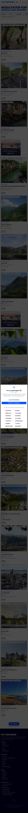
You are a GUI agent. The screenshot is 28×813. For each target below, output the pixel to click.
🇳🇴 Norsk (8, 423)
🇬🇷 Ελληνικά (18, 413)
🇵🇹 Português (9, 426)
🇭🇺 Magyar (8, 421)
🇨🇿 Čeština (8, 410)
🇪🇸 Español (18, 415)
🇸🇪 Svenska (18, 426)
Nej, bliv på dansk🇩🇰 (14, 400)
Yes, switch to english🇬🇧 (14, 403)
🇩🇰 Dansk (17, 410)
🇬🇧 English (8, 415)
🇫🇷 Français (8, 418)
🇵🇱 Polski (17, 423)
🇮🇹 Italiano (18, 418)
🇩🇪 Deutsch (8, 413)
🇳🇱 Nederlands (18, 421)
